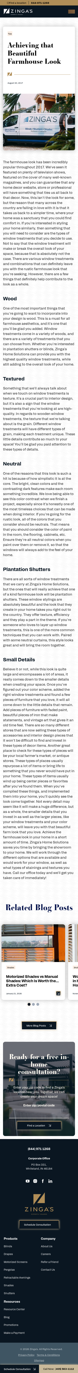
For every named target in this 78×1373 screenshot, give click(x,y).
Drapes (8, 1254)
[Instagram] (35, 1181)
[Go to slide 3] (37, 1004)
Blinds (8, 1246)
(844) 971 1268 (39, 1149)
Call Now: (58, 1368)
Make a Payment (14, 1332)
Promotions (11, 1324)
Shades (9, 1285)
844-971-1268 (40, 2)
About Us (46, 1246)
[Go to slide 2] (33, 1004)
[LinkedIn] (50, 1181)
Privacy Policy (26, 1354)
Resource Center (14, 1309)
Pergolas (9, 1269)
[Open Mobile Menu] (70, 11)
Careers (46, 1254)
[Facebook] (43, 1181)
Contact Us (48, 1269)
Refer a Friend (49, 1261)
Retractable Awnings (17, 1277)
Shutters (9, 1293)
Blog (6, 1317)
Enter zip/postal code (39, 1105)
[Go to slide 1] (29, 1004)
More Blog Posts (36, 1025)
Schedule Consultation (37, 1224)
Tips (10, 33)
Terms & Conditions (48, 1354)
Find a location (17, 2)
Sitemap (39, 1360)
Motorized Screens (15, 1261)
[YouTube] (27, 1181)
